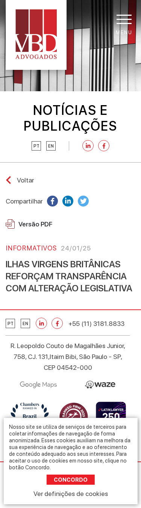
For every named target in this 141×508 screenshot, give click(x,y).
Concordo (71, 479)
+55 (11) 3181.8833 (96, 323)
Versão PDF (35, 224)
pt (36, 146)
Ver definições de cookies (70, 493)
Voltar (25, 180)
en (51, 146)
